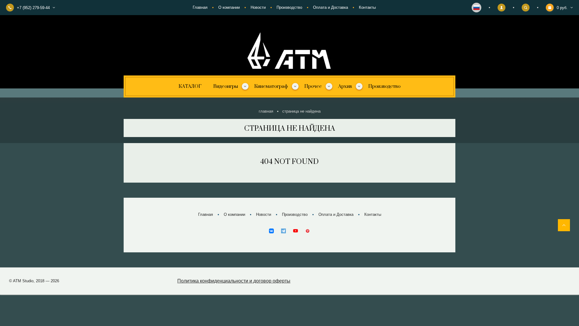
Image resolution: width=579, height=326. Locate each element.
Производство (289, 7)
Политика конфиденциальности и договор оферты (233, 280)
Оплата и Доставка (330, 7)
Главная (200, 7)
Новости (258, 7)
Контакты (367, 7)
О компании (229, 7)
